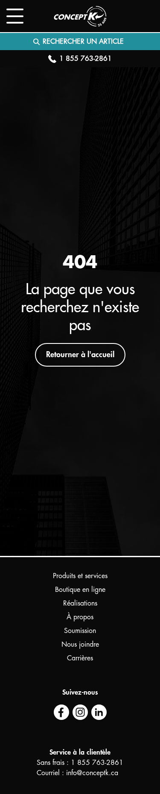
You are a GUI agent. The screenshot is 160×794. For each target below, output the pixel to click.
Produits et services (80, 576)
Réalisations (80, 603)
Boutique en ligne (80, 589)
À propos (80, 617)
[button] (14, 16)
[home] (80, 16)
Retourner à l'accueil (80, 354)
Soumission (80, 630)
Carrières (80, 658)
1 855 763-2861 (97, 762)
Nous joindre (80, 644)
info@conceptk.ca (92, 773)
